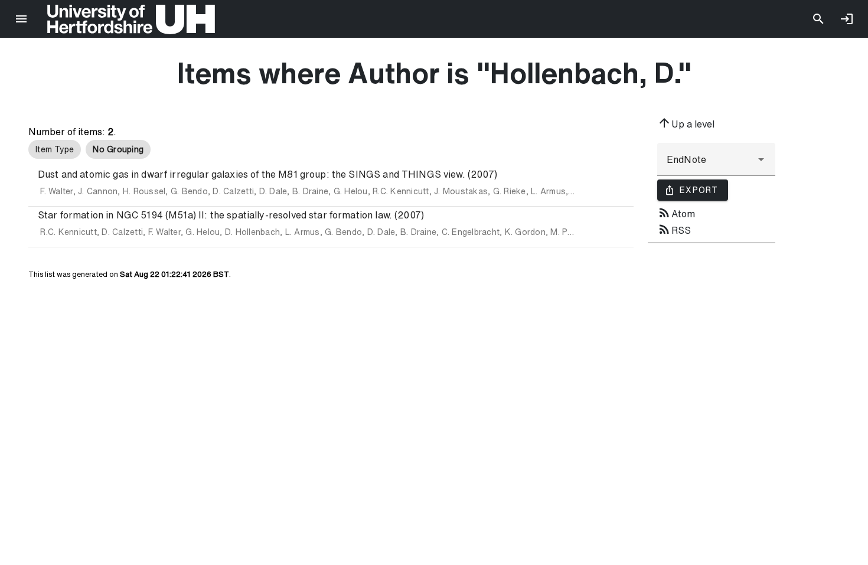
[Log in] (847, 19)
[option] (54, 149)
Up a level (685, 123)
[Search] (818, 19)
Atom (676, 212)
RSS (674, 229)
